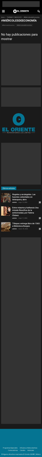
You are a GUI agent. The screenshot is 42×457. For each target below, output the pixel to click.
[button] (38, 11)
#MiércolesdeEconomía (24, 25)
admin (14, 202)
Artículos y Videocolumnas (28, 448)
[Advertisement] (21, 4)
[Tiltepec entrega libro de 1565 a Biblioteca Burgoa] (5, 226)
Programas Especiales (10, 448)
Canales (22, 450)
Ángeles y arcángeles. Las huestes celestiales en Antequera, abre (23, 197)
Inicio (3, 17)
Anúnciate (30, 450)
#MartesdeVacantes (8, 25)
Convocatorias (13, 450)
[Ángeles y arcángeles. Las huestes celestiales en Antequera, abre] (5, 197)
